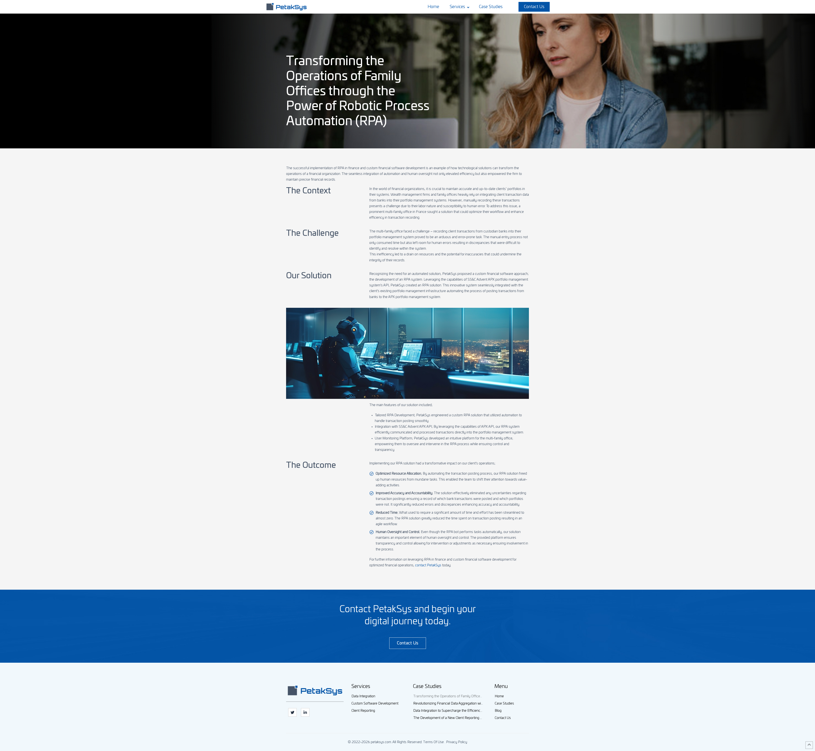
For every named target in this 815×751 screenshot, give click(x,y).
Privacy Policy (456, 742)
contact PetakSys (428, 565)
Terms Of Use (433, 742)
